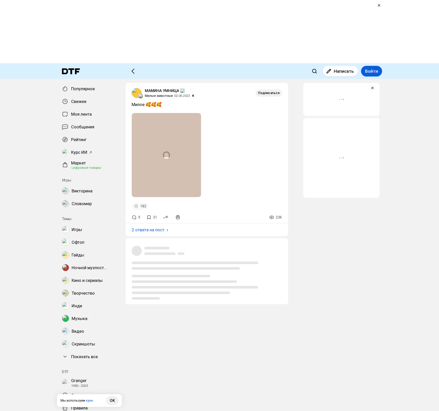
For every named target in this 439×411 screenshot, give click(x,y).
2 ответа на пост (148, 229)
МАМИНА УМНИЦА (162, 90)
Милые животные (159, 96)
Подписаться (268, 93)
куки (89, 400)
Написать (344, 71)
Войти (371, 71)
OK (112, 400)
